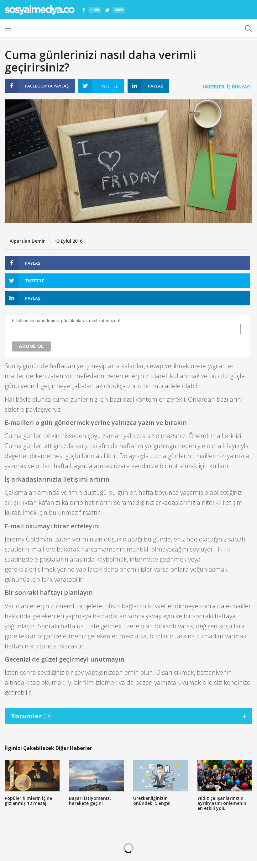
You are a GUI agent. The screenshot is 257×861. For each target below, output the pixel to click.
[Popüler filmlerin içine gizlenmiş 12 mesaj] (32, 775)
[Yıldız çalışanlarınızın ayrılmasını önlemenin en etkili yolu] (224, 775)
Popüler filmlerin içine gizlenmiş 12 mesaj (28, 800)
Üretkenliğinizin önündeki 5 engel (151, 800)
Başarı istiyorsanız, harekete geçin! (90, 800)
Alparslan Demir (27, 241)
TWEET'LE (108, 86)
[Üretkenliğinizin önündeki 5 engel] (160, 775)
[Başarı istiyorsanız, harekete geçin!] (96, 775)
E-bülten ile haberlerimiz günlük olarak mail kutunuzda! (66, 320)
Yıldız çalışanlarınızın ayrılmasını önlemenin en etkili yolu (221, 803)
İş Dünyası (239, 87)
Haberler (213, 87)
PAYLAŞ (47, 86)
